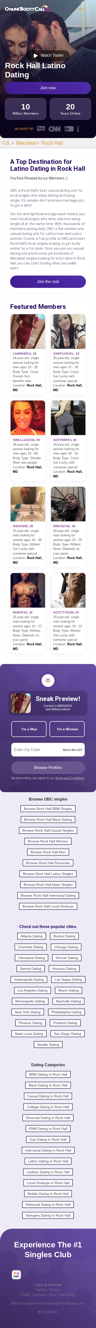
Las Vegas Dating (68, 979)
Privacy (55, 1290)
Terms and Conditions (69, 778)
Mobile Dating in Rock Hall (48, 1194)
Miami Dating (68, 990)
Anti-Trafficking (62, 1295)
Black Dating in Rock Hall (48, 1085)
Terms (40, 1290)
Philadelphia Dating (66, 1012)
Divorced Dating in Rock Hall (48, 1118)
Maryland (26, 143)
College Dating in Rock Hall (48, 1107)
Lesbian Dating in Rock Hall (48, 1172)
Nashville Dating (68, 1001)
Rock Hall (52, 143)
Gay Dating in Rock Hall (48, 1139)
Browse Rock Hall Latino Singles (48, 874)
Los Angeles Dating (32, 990)
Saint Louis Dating (29, 1034)
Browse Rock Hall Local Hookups (48, 906)
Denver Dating (67, 958)
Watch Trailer (51, 55)
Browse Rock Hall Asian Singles (48, 885)
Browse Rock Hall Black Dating (48, 819)
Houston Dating (64, 969)
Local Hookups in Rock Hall (48, 1183)
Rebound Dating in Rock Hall (48, 1204)
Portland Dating (65, 1023)
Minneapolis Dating (30, 1001)
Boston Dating (64, 936)
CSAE (25, 1295)
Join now (48, 88)
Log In (81, 8)
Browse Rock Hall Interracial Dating (48, 895)
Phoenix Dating (30, 1023)
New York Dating (28, 1012)
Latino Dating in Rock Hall (48, 1161)
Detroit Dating (30, 969)
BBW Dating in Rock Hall (48, 1074)
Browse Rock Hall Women (48, 841)
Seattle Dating (48, 1045)
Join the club (48, 282)
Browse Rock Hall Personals (48, 863)
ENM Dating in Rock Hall (48, 1129)
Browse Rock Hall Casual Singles (48, 830)
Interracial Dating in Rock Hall (48, 1150)
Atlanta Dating (32, 936)
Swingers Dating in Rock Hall (48, 1215)
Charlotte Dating (30, 947)
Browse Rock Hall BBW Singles (48, 809)
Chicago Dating (66, 947)
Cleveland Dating (31, 958)
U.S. (6, 143)
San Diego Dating (67, 1034)
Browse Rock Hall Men (48, 852)
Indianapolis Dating (29, 979)
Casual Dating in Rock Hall (48, 1096)
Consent (39, 1295)
